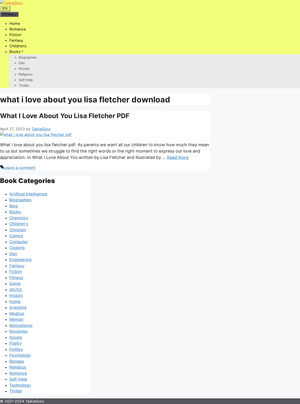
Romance (17, 29)
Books (14, 51)
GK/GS (15, 289)
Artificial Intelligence (28, 194)
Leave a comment (19, 167)
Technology (20, 385)
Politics (16, 349)
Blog (13, 206)
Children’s (17, 46)
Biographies (28, 57)
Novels (24, 69)
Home (14, 23)
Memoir (16, 319)
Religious (25, 74)
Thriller (24, 85)
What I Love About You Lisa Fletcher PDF (64, 116)
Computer (18, 241)
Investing (17, 307)
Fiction (15, 34)
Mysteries (18, 331)
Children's (18, 223)
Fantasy (16, 40)
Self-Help (26, 80)
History (16, 295)
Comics (16, 235)
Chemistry (18, 218)
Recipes (16, 361)
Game (15, 283)
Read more (177, 157)
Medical (16, 313)
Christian (17, 230)
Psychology (20, 355)
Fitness (16, 277)
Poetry (15, 343)
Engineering (20, 259)
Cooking (17, 247)
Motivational (20, 325)
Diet (22, 63)
